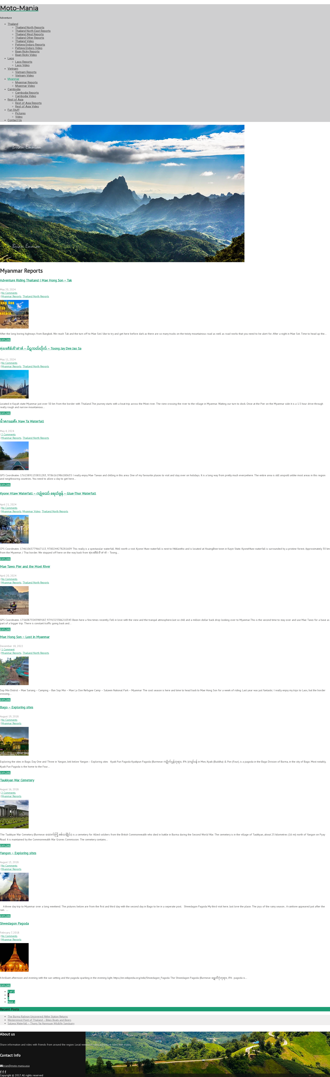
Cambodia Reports (27, 92)
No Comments (9, 293)
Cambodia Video (25, 96)
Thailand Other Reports (29, 37)
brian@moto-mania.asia (16, 1065)
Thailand (13, 24)
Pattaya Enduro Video (28, 48)
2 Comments (8, 434)
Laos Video (22, 65)
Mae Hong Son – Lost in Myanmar (25, 637)
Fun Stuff (13, 110)
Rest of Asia (15, 99)
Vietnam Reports (25, 72)
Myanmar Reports (26, 82)
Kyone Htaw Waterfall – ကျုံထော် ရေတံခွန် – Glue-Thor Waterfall (48, 493)
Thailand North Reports (29, 27)
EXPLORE (5, 340)
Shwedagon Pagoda (14, 923)
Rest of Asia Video (27, 106)
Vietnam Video (24, 75)
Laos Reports (23, 62)
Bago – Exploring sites (16, 707)
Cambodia (14, 89)
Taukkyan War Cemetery (17, 780)
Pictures (20, 113)
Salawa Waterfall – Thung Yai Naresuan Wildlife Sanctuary (41, 1023)
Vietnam (13, 68)
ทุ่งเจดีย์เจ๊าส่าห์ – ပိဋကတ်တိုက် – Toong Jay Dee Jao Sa (40, 348)
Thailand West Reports (29, 34)
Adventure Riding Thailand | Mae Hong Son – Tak (36, 280)
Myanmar (13, 79)
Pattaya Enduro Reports (30, 44)
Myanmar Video (25, 86)
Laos (11, 58)
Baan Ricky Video (26, 55)
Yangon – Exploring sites (18, 853)
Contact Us (15, 120)
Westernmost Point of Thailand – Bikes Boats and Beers (39, 1020)
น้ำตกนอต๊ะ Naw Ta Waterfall (22, 421)
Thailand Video (24, 41)
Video (19, 116)
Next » (11, 1002)
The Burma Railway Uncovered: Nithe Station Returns (38, 1016)
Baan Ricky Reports (27, 51)
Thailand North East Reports (33, 31)
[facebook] (1, 1072)
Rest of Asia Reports (28, 103)
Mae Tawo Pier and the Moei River (25, 566)
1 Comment (8, 649)
